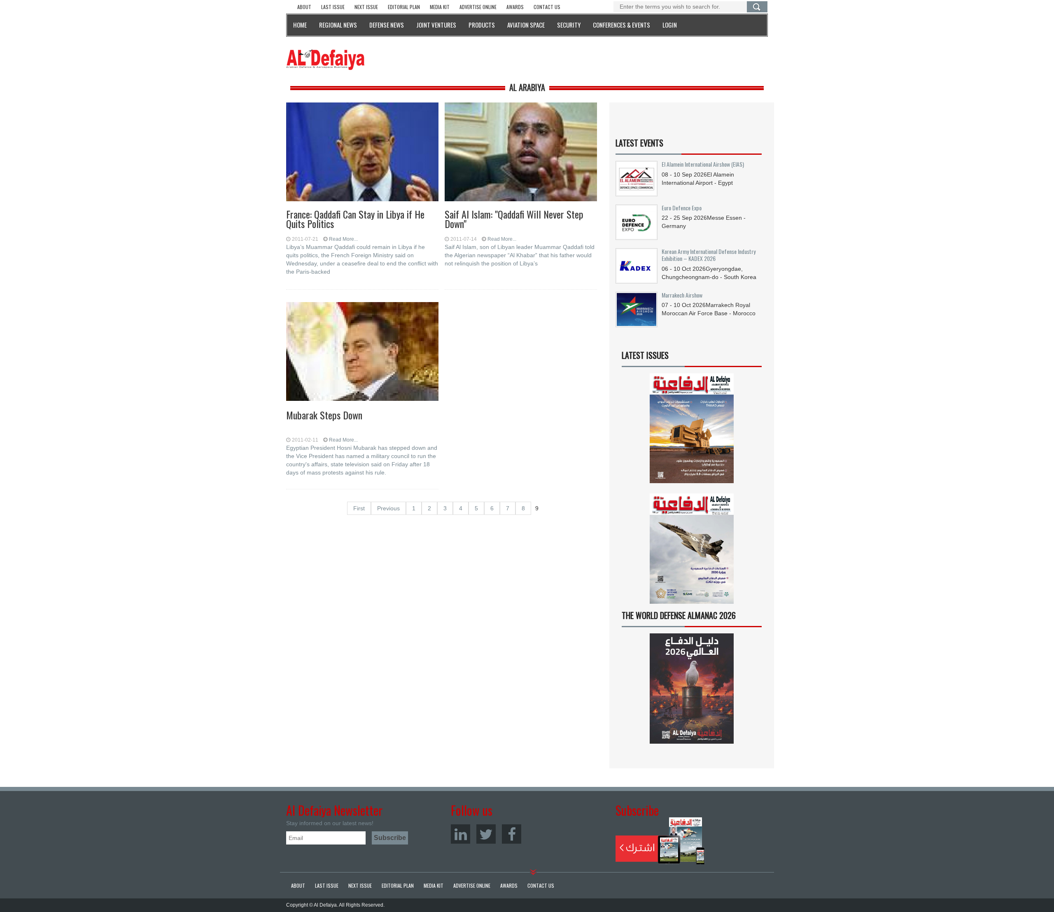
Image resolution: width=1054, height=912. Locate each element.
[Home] (325, 59)
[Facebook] (511, 834)
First (359, 508)
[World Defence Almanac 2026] (692, 688)
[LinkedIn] (460, 834)
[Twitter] (486, 834)
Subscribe (660, 840)
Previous (388, 508)
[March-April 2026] (692, 431)
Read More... (343, 239)
